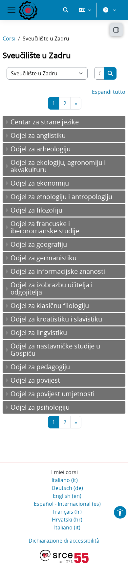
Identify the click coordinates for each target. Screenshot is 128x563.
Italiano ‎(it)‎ (65, 480)
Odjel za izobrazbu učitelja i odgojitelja (52, 288)
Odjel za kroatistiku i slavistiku (56, 319)
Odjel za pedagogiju (40, 366)
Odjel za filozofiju (36, 210)
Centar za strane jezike (45, 121)
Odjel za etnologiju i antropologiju (61, 196)
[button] (66, 10)
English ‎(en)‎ (67, 495)
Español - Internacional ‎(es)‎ (67, 503)
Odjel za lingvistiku (39, 332)
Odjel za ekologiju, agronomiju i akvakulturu (58, 166)
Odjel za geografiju (39, 244)
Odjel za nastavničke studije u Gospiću (55, 350)
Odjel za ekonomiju (40, 183)
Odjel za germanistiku (43, 257)
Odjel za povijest (35, 380)
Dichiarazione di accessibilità (64, 540)
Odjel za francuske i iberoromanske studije (45, 227)
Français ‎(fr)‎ (67, 511)
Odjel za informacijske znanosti (58, 271)
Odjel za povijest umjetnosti (53, 393)
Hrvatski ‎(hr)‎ (67, 519)
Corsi (9, 38)
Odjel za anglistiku (38, 135)
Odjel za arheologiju (41, 148)
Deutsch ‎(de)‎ (67, 488)
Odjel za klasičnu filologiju (50, 305)
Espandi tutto (108, 91)
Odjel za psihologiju (40, 407)
